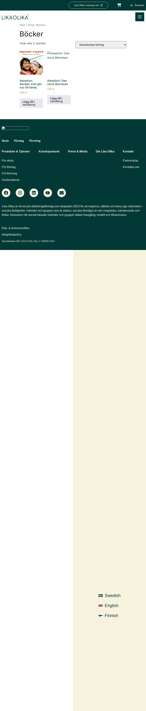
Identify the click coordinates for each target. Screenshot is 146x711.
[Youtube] (47, 193)
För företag (8, 167)
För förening (9, 173)
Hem (22, 25)
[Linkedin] (34, 193)
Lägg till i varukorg (28, 103)
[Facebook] (6, 193)
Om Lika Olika (105, 151)
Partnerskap (130, 160)
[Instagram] (20, 193)
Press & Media (77, 151)
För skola (8, 160)
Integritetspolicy (12, 234)
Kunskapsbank (49, 151)
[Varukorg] (119, 4)
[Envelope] (61, 193)
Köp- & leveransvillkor (16, 228)
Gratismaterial (10, 179)
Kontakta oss (131, 167)
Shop (31, 25)
